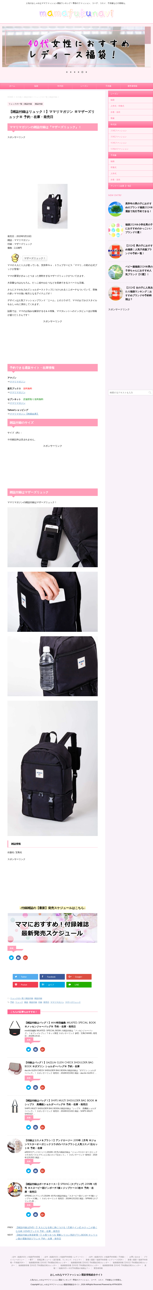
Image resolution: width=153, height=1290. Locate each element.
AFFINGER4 (117, 1284)
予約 (12, 1002)
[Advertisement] (52, 160)
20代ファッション (119, 131)
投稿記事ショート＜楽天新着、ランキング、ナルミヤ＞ (59, 1260)
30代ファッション (119, 137)
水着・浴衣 (115, 112)
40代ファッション (119, 143)
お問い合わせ (134, 1257)
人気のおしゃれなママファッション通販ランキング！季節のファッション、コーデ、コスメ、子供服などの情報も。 (76, 1280)
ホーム (12, 86)
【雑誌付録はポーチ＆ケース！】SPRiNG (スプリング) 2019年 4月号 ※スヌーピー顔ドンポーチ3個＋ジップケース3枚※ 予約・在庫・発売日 (61, 1188)
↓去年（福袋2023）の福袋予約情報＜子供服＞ (107, 1257)
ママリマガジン (17, 381)
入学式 (113, 174)
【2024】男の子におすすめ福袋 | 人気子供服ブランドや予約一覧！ (139, 249)
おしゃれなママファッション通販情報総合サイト (76, 1274)
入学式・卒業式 (117, 106)
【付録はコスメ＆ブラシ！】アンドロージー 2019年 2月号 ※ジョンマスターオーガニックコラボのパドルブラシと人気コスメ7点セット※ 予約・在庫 (61, 1144)
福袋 (36, 86)
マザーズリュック (73, 1002)
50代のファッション (119, 149)
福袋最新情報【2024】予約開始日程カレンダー (121, 1265)
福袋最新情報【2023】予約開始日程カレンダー (80, 1265)
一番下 (30, 1260)
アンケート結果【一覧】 (121, 186)
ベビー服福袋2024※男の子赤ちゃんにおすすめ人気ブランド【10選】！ (139, 270)
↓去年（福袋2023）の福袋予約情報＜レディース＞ (64, 1257)
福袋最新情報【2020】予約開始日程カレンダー (90, 1263)
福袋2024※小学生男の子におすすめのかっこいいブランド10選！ (139, 228)
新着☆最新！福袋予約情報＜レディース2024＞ (105, 1260)
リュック (19, 1002)
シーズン (84, 86)
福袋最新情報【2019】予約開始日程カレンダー (48, 1263)
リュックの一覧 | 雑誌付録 (21, 998)
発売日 (46, 1002)
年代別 (60, 86)
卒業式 (113, 167)
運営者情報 (132, 86)
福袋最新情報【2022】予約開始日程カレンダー (38, 1265)
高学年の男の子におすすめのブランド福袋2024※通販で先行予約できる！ (139, 207)
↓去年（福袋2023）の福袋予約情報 (26, 1257)
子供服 (108, 86)
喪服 (112, 118)
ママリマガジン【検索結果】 (24, 414)
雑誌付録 (38, 998)
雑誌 (26, 1002)
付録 (40, 1002)
